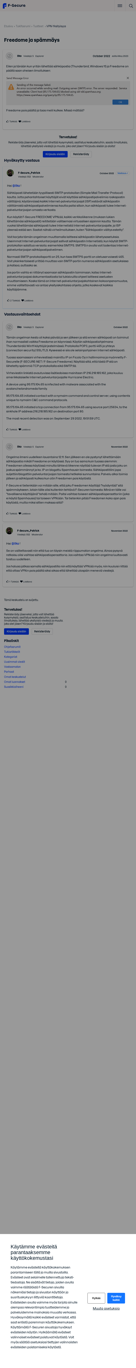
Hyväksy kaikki (116, 1298)
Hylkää (96, 1298)
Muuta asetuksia (106, 1308)
